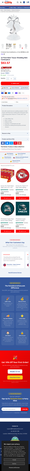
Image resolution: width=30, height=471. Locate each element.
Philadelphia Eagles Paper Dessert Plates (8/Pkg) (7, 219)
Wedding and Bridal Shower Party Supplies (11, 149)
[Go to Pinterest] (15, 143)
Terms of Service (24, 412)
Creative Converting (5, 184)
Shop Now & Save (15, 377)
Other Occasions (7, 10)
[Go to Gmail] (20, 143)
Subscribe (25, 409)
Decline (14, 463)
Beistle (7, 73)
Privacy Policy (20, 456)
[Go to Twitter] (11, 143)
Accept (14, 459)
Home (2, 10)
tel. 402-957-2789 (15, 431)
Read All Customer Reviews (15, 272)
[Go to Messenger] (7, 143)
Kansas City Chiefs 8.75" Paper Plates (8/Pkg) (22, 186)
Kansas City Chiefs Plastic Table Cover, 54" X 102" (7, 186)
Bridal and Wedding (15, 10)
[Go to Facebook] (3, 143)
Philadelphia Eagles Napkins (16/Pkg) (21, 219)
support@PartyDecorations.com (15, 428)
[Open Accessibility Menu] (20, 2)
